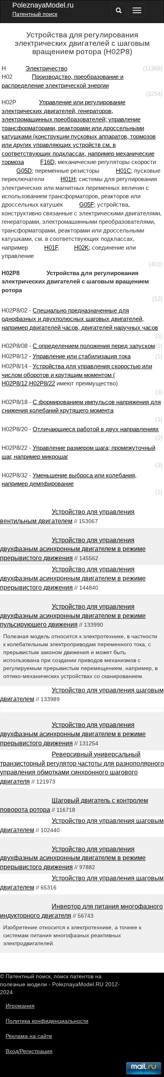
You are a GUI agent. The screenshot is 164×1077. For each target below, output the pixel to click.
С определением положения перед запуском (94, 345)
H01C (123, 170)
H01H (68, 179)
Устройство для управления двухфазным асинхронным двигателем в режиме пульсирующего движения (73, 615)
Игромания (20, 1006)
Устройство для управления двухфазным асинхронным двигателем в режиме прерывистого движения (73, 549)
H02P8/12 (14, 383)
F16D (47, 161)
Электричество (46, 68)
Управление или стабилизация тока (82, 356)
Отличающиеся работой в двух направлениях (96, 429)
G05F (86, 204)
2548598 (10, 968)
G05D (24, 170)
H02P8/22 (42, 383)
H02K (81, 247)
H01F (51, 247)
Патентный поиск (34, 14)
